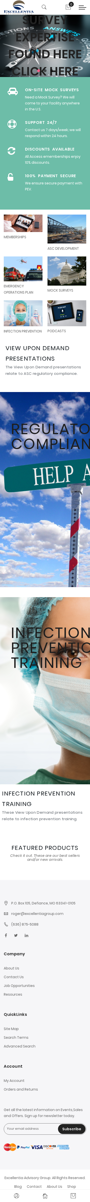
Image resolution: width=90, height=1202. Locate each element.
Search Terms (16, 1037)
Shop (71, 1186)
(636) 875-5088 (24, 924)
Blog (18, 1186)
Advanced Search (20, 1046)
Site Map (11, 1028)
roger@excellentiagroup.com (37, 913)
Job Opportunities (19, 985)
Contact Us (14, 976)
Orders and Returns (21, 1089)
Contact (34, 1186)
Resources (13, 994)
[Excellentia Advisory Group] (19, 7)
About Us (11, 968)
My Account (14, 1080)
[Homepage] (45, 1196)
